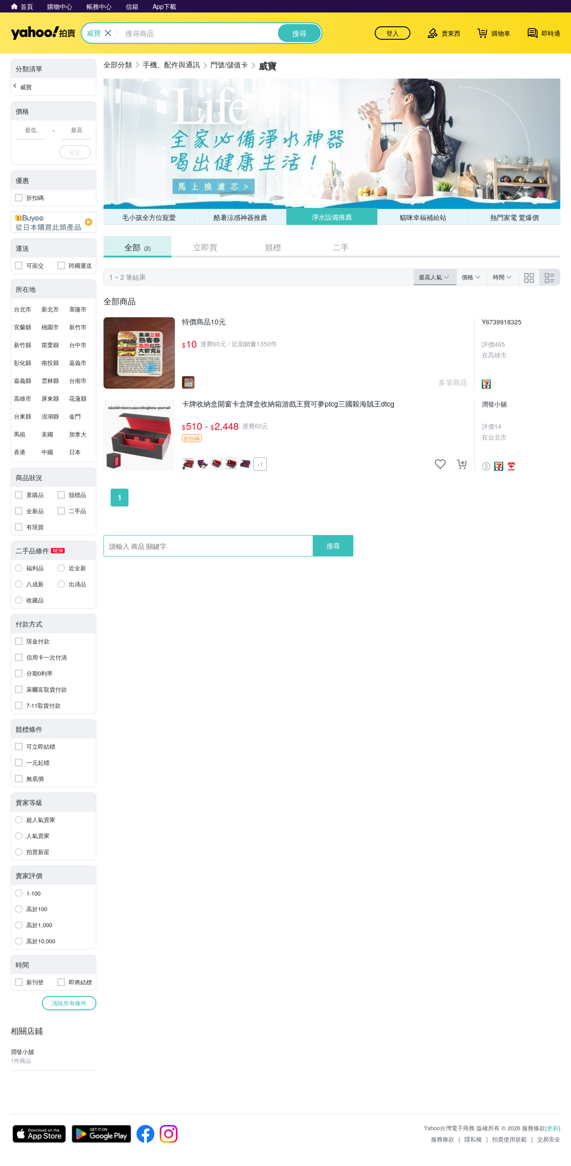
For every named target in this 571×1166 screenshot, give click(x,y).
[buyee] (53, 222)
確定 (75, 152)
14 (497, 426)
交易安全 (548, 1139)
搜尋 (333, 545)
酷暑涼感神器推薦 (240, 217)
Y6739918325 (501, 321)
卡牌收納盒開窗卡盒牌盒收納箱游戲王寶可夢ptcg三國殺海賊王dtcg (288, 404)
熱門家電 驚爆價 (514, 217)
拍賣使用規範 (509, 1139)
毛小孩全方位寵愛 (149, 217)
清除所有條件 (69, 1003)
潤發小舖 (494, 403)
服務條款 (442, 1139)
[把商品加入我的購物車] (461, 464)
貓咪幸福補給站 (423, 217)
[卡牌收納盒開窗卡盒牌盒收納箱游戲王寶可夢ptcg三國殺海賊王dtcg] (139, 435)
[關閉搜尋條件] (108, 33)
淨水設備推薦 (332, 216)
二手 (341, 247)
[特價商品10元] (139, 353)
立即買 (205, 247)
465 (499, 344)
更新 (553, 1128)
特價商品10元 (204, 322)
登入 (392, 33)
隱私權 (473, 1139)
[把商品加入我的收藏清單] (440, 464)
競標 (273, 247)
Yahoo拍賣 (43, 33)
